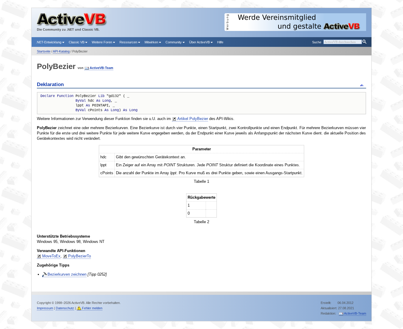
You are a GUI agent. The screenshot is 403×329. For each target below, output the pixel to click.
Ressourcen (128, 42)
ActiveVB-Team (101, 68)
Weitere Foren (102, 42)
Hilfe (220, 42)
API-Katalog (61, 51)
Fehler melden (92, 308)
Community (174, 42)
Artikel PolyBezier (192, 118)
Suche (316, 42)
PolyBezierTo (79, 256)
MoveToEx (51, 256)
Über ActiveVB (200, 42)
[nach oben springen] (362, 85)
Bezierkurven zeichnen (66, 274)
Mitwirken (152, 42)
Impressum (45, 308)
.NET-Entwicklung (49, 42)
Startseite (43, 51)
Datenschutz (65, 308)
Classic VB (77, 42)
